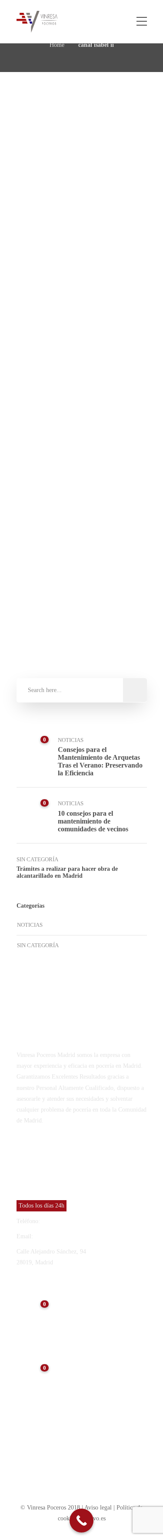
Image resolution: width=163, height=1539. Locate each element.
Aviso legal (98, 1507)
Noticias (51, 343)
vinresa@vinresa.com (61, 1236)
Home (57, 45)
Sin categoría (37, 859)
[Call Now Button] (81, 1520)
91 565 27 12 (58, 1221)
